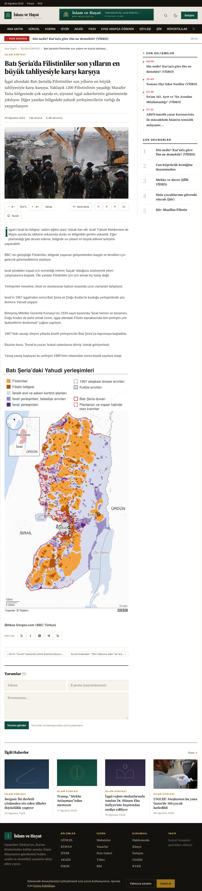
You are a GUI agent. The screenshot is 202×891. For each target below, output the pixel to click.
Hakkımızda (140, 840)
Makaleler (104, 840)
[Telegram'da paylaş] (48, 636)
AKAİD (78, 29)
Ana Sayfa (15, 29)
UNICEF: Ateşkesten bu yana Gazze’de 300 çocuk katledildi (175, 803)
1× (123, 206)
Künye (30, 3)
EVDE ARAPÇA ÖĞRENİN (117, 29)
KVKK (136, 866)
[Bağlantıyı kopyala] (58, 636)
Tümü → (192, 752)
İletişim (189, 15)
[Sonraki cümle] (114, 207)
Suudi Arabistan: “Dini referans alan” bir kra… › (98, 654)
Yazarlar (102, 846)
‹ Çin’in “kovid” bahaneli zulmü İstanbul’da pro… (35, 654)
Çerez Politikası (44, 886)
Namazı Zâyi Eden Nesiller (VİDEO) (171, 84)
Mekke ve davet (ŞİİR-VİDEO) (172, 182)
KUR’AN (50, 29)
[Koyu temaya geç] (175, 15)
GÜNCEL (34, 29)
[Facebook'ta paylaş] (30, 636)
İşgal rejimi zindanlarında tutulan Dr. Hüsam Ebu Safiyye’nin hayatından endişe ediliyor (125, 803)
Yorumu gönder (16, 725)
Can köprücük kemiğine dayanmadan (174, 167)
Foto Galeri (104, 853)
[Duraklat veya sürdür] (106, 207)
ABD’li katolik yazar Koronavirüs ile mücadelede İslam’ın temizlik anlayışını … (170, 119)
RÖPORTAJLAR (177, 29)
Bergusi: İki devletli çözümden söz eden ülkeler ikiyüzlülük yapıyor (25, 803)
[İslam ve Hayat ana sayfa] (28, 15)
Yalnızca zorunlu (140, 883)
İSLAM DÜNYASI (30, 48)
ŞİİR (159, 29)
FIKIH (92, 29)
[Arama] (165, 15)
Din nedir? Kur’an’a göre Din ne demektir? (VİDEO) (70, 38)
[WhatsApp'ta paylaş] (39, 636)
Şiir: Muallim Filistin (171, 210)
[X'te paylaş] (21, 636)
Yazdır (15, 215)
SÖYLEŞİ (145, 29)
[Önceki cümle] (98, 207)
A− (13, 206)
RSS (40, 3)
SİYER (65, 29)
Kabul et (165, 883)
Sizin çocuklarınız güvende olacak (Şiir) (176, 197)
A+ (37, 206)
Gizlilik (137, 860)
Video (101, 860)
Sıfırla (48, 206)
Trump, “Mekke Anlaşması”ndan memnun (69, 800)
